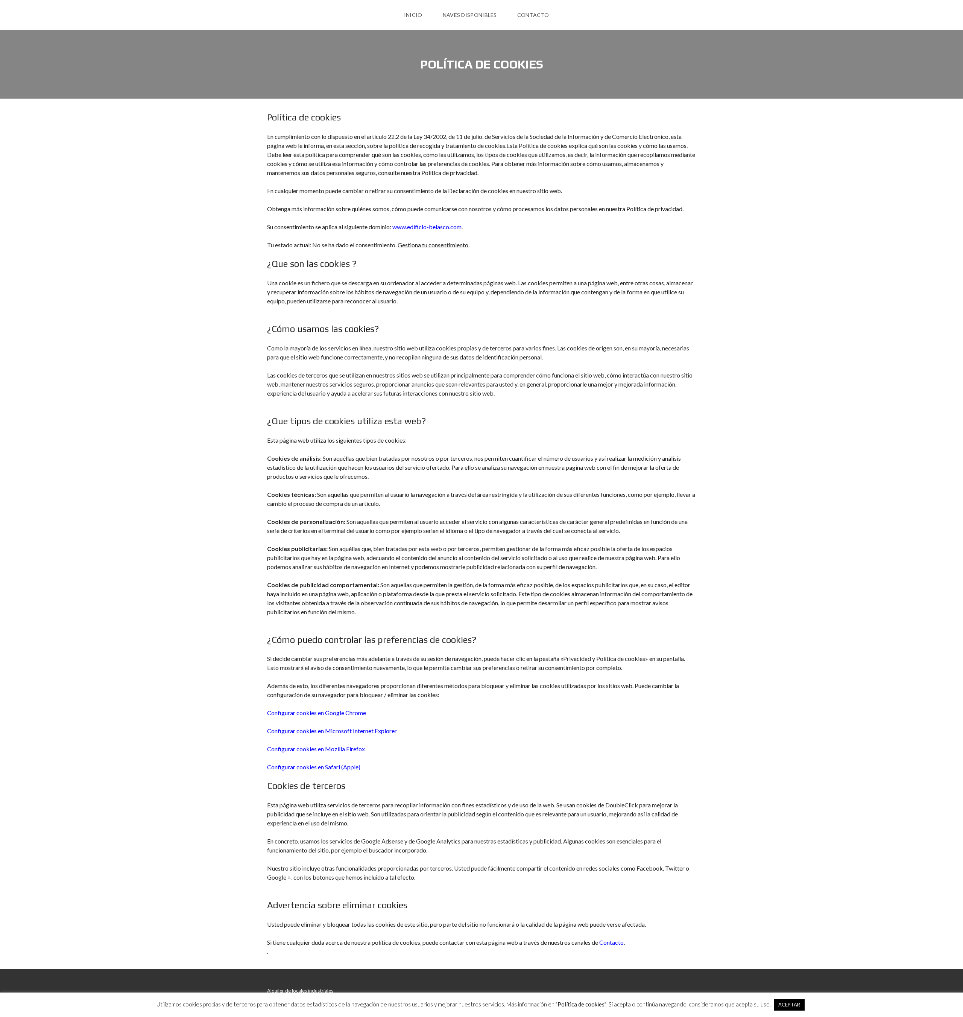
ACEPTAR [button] (789, 1005)
